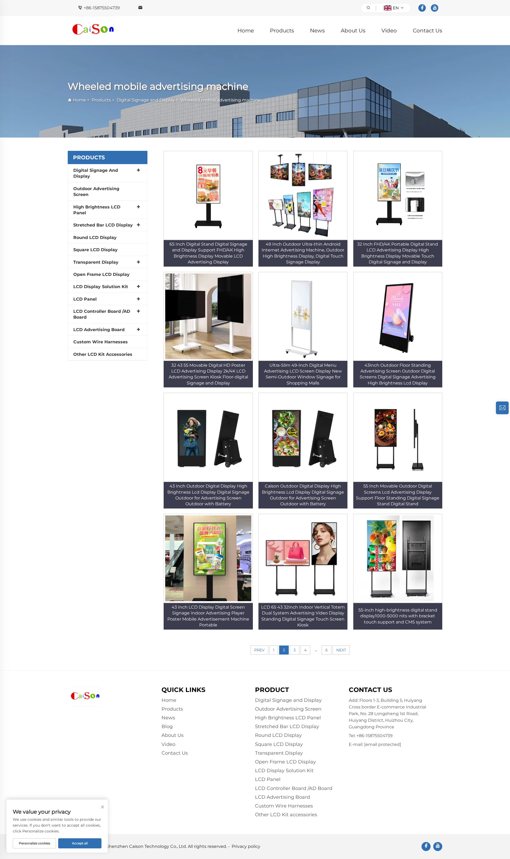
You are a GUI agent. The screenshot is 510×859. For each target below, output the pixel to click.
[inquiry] (502, 407)
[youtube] (434, 8)
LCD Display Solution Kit (100, 286)
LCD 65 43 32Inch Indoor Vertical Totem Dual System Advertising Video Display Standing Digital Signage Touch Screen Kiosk (303, 616)
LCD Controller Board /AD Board (101, 314)
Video (389, 30)
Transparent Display (95, 262)
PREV (259, 650)
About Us (353, 30)
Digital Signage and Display (146, 99)
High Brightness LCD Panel (96, 209)
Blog (167, 726)
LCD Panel (85, 299)
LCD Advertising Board (99, 329)
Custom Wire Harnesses (100, 341)
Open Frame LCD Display (101, 274)
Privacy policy (246, 846)
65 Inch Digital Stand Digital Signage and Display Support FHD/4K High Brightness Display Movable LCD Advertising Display (208, 253)
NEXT (341, 650)
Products (282, 30)
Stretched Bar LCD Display (103, 225)
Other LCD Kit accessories (102, 354)
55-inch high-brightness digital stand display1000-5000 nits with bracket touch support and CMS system (397, 616)
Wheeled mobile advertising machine (220, 99)
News (317, 30)
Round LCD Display (95, 237)
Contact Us (427, 30)
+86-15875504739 (102, 7)
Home (245, 30)
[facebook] (422, 8)
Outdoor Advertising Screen (96, 191)
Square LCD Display (95, 249)
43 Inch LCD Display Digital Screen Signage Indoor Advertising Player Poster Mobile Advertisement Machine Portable (208, 616)
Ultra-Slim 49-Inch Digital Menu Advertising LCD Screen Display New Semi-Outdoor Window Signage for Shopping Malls (303, 374)
